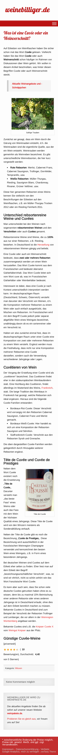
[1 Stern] (5, 649)
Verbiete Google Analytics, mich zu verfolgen (25, 750)
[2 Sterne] (8, 649)
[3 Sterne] (11, 649)
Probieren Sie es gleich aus (21, 718)
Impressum (8, 749)
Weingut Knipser (17, 630)
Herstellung (43, 244)
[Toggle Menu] (54, 23)
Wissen (18, 668)
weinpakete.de (14, 713)
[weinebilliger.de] (29, 14)
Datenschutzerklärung (27, 749)
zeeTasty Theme (48, 751)
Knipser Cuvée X (44, 626)
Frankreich (47, 388)
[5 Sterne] (17, 649)
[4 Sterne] (14, 649)
